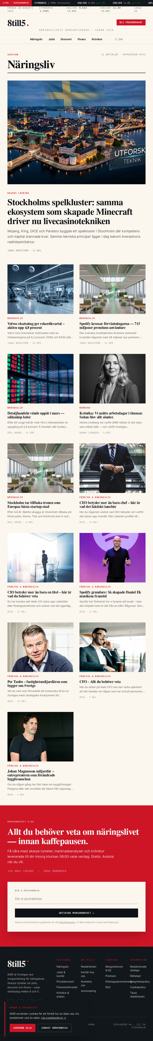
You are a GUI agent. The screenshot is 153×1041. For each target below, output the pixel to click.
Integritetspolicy (140, 981)
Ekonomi (66, 39)
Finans (82, 39)
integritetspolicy (67, 922)
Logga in (138, 9)
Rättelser (135, 975)
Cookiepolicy (138, 987)
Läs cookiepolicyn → (53, 1017)
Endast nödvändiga (55, 1028)
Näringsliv (36, 39)
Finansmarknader (67, 987)
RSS (107, 987)
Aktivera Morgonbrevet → (76, 913)
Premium (110, 975)
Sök (120, 39)
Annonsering (88, 990)
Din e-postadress (27, 890)
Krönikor (97, 39)
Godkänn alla (22, 1028)
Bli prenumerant (131, 22)
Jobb (52, 39)
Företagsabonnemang (118, 981)
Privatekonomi (65, 981)
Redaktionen (88, 966)
